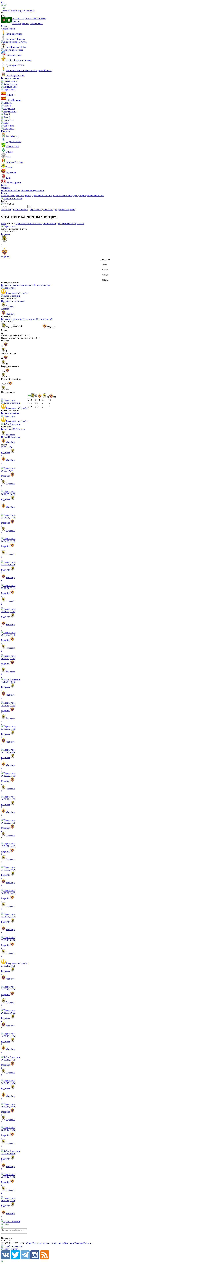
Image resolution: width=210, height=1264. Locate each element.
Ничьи (4, 437)
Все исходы (6, 429)
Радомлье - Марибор (65, 209)
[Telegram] (25, 1258)
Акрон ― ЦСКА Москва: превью (29, 18)
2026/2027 (48, 209)
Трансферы (30, 195)
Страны (5, 195)
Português (30, 10)
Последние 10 (31, 319)
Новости (16, 21)
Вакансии (69, 1243)
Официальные (26, 285)
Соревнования (8, 28)
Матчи (4, 26)
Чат (3, 13)
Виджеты (88, 1243)
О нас (29, 1243)
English (14, 10)
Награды (72, 195)
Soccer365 (6, 209)
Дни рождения (84, 195)
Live (3, 16)
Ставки (80, 223)
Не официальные (42, 285)
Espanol (21, 10)
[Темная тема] (2, 5)
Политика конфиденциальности (48, 1243)
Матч (3, 223)
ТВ (74, 223)
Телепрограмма (16, 195)
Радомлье (5, 234)
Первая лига (36, 209)
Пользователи (8, 190)
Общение (5, 188)
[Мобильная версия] (5, 5)
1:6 (38, 338)
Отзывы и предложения (32, 190)
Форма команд (50, 223)
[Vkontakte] (5, 1258)
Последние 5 (18, 319)
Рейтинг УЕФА (60, 195)
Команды (5, 131)
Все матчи (6, 319)
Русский (6, 10)
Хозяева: (15, 303)
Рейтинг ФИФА (44, 195)
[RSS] (44, 1258)
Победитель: (15, 432)
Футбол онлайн (20, 209)
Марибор (5, 256)
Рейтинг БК (98, 195)
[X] (15, 1258)
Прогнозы (24, 23)
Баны (17, 190)
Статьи (15, 23)
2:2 (24, 335)
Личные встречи (34, 223)
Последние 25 (45, 319)
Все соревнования (10, 78)
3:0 (7, 389)
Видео (4, 185)
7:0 (31, 338)
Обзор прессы (36, 23)
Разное (4, 193)
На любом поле (8, 301)
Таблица (11, 223)
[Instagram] (34, 1258)
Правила (78, 1243)
